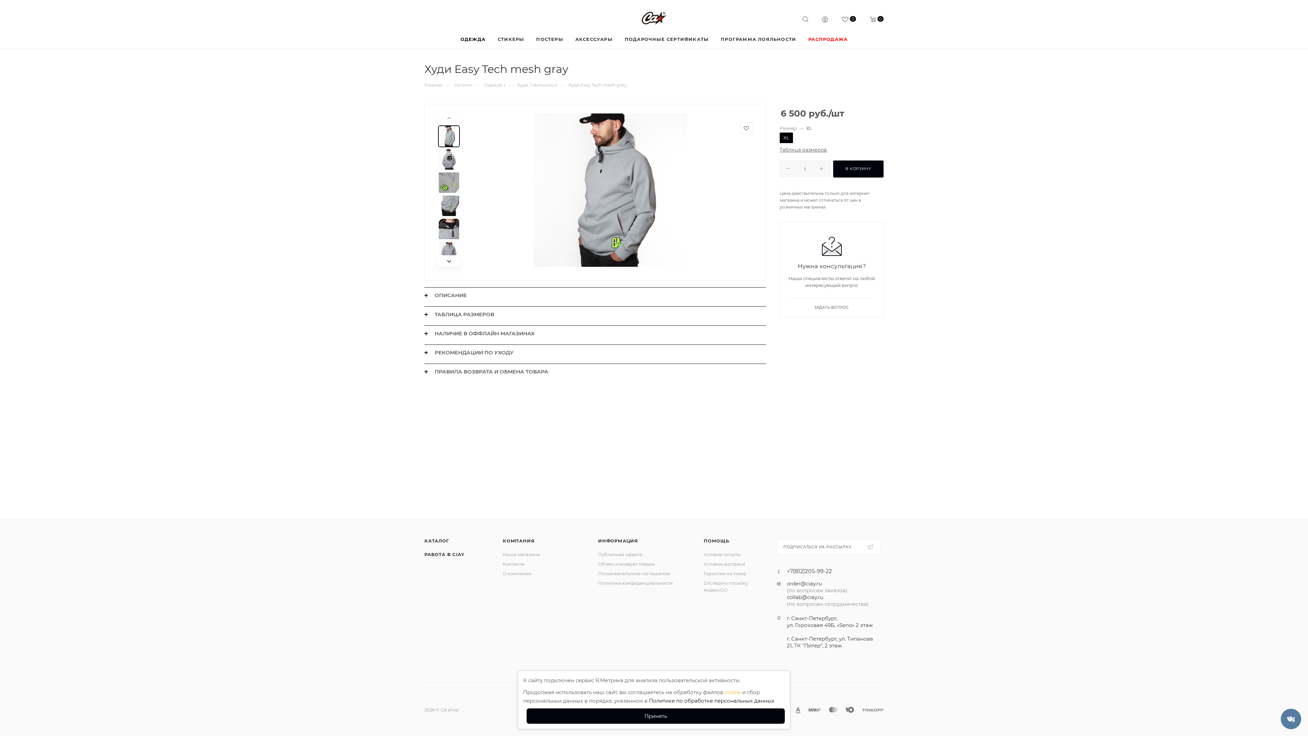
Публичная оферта (620, 554)
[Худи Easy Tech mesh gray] (610, 190)
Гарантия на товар (725, 573)
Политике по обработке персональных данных (711, 700)
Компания (518, 540)
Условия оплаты (722, 554)
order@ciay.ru (804, 583)
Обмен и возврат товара (626, 564)
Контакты (514, 564)
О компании (517, 573)
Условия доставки (724, 564)
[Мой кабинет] (825, 20)
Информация (618, 540)
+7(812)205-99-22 (809, 571)
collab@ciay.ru (805, 597)
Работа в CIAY (444, 554)
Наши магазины (521, 554)
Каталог (436, 540)
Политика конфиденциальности (635, 583)
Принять (655, 716)
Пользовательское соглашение (634, 573)
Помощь (716, 540)
